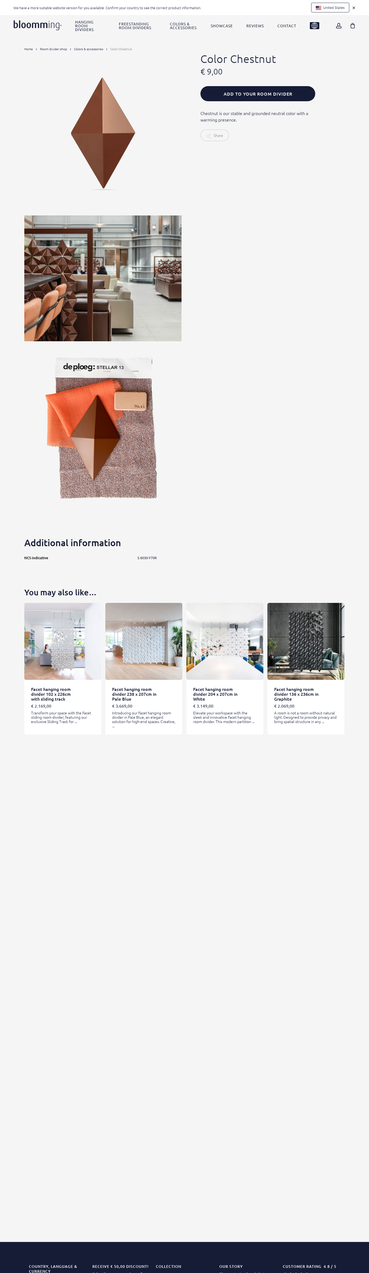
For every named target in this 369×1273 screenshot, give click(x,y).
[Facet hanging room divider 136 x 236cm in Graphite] (305, 641)
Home (28, 49)
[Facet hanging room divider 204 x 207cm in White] (224, 641)
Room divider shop (53, 49)
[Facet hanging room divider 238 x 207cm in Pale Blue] (143, 641)
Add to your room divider (258, 94)
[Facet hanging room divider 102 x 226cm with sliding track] (62, 641)
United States (334, 7)
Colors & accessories (88, 49)
